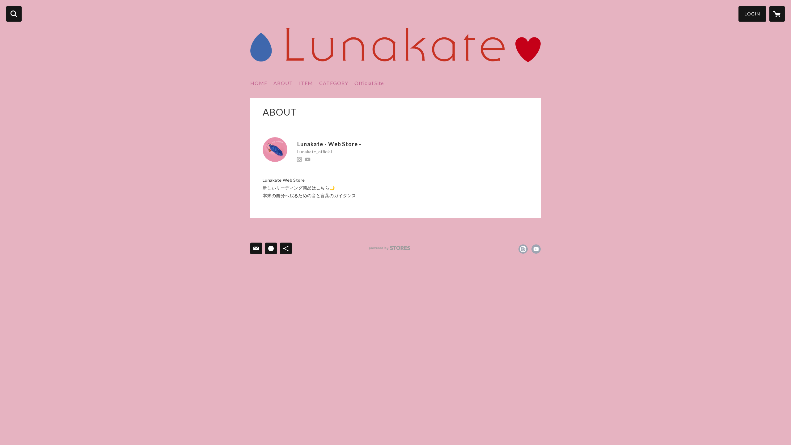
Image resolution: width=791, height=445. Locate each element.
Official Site (369, 83)
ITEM (306, 83)
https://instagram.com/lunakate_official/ (299, 159)
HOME (258, 83)
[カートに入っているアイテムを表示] (777, 14)
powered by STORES (389, 248)
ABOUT (283, 83)
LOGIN (752, 13)
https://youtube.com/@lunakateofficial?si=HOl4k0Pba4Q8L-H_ (308, 159)
